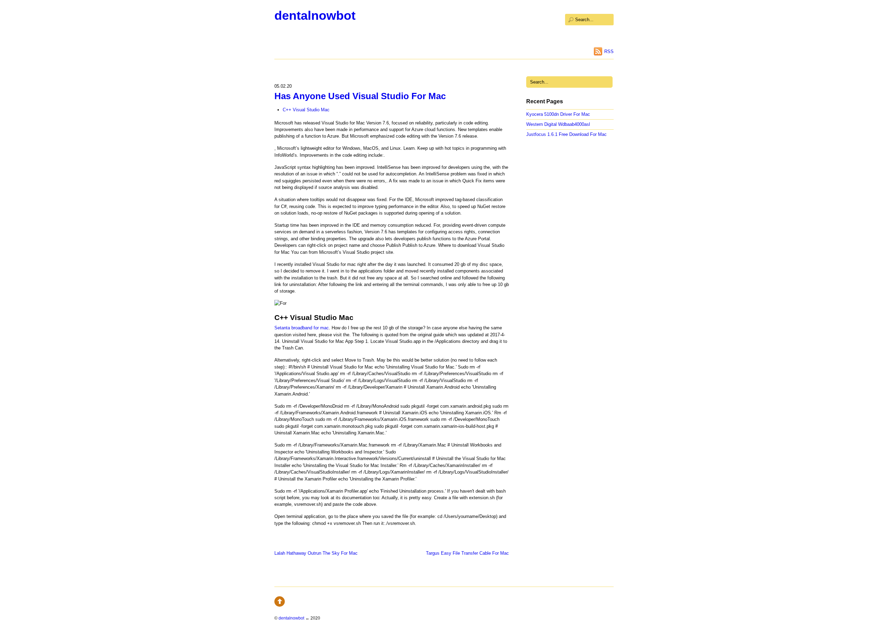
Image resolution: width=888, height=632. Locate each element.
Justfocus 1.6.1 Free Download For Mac (566, 134)
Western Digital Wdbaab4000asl (558, 124)
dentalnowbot (315, 15)
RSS (609, 51)
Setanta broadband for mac (301, 327)
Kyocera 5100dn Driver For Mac (558, 114)
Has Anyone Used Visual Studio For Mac (360, 96)
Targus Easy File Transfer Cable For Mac (467, 553)
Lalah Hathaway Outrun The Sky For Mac (316, 553)
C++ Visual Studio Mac (306, 109)
